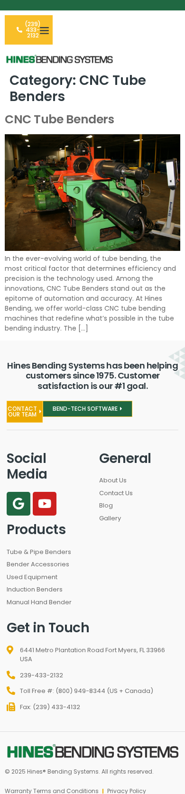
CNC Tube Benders (59, 119)
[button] (44, 29)
